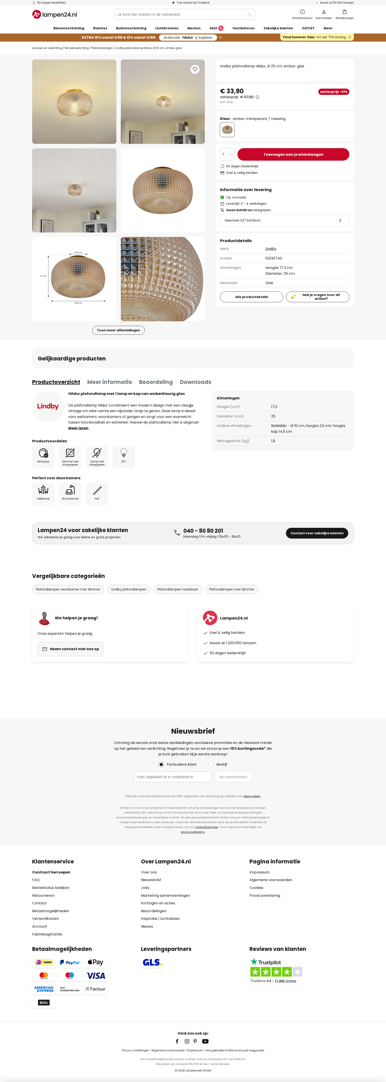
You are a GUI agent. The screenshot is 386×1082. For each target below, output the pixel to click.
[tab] (56, 382)
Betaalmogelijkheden (50, 911)
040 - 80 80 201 (203, 531)
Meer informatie (109, 382)
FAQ (36, 879)
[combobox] (185, 14)
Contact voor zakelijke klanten (317, 533)
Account (39, 926)
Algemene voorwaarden (271, 879)
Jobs (145, 887)
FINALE (188, 37)
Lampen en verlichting (47, 48)
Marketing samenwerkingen (165, 895)
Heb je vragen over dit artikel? (321, 297)
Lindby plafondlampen (128, 589)
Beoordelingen (153, 911)
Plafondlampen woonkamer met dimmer (68, 589)
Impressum (259, 872)
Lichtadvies (170, 918)
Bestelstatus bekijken (50, 887)
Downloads (195, 382)
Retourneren (43, 895)
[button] (74, 190)
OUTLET (308, 28)
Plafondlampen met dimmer (231, 589)
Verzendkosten (45, 918)
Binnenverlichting (77, 48)
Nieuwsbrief (151, 879)
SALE (213, 28)
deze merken (251, 796)
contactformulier (206, 827)
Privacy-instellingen (135, 1050)
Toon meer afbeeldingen (118, 330)
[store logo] (54, 14)
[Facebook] (180, 1041)
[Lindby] (48, 407)
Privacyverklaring (265, 895)
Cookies (256, 887)
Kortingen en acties (158, 903)
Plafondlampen (102, 48)
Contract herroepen (51, 872)
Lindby (271, 248)
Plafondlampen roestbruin (177, 589)
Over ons (149, 872)
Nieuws (147, 926)
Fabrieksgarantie (47, 934)
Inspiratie (149, 918)
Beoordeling (156, 382)
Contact (39, 903)
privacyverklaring (193, 832)
